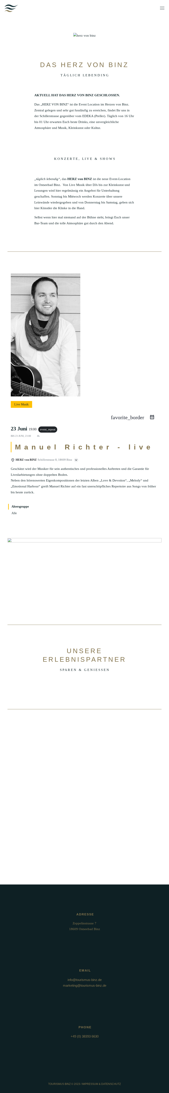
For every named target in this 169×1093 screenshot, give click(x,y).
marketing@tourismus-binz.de (84, 985)
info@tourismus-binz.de (85, 980)
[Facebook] (80, 1075)
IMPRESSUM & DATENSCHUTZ (101, 1084)
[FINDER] (84, 581)
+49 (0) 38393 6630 (85, 1036)
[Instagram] (88, 1075)
